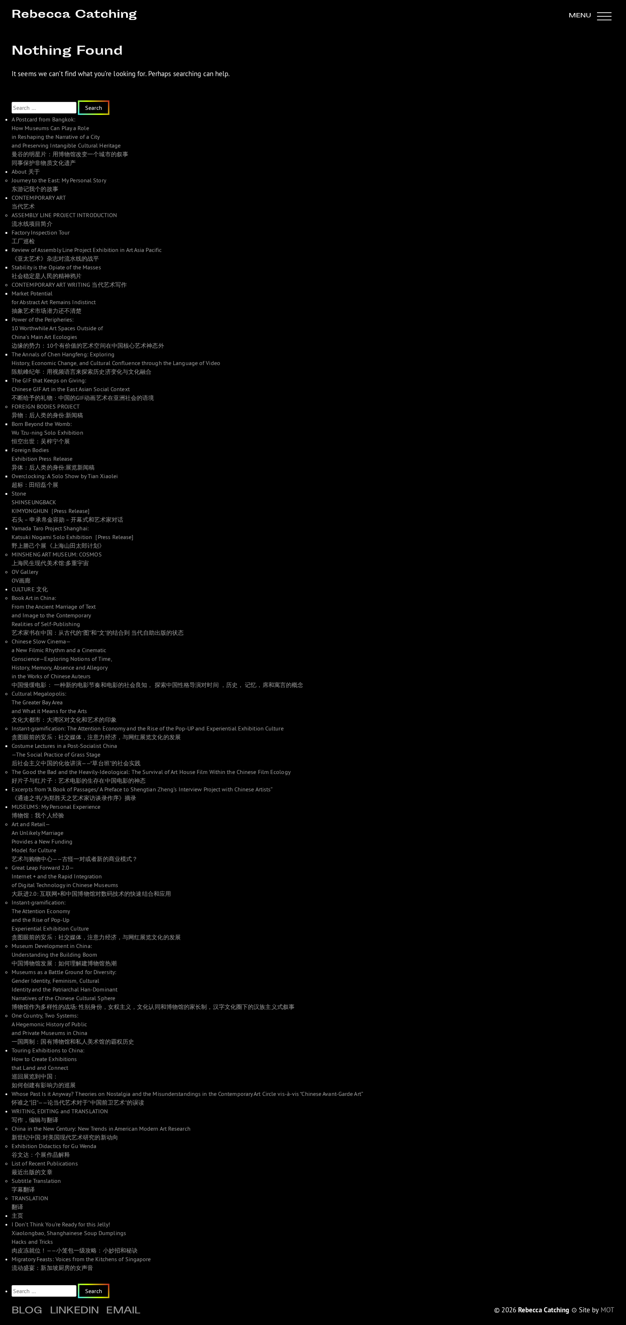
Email (123, 1311)
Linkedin (74, 1311)
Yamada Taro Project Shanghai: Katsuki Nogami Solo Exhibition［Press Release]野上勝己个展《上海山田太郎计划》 (73, 537)
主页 (17, 1215)
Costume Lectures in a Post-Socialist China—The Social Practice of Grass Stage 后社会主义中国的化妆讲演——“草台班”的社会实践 (76, 754)
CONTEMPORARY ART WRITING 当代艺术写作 (69, 284)
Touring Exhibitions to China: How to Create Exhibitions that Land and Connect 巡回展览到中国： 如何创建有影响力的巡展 (48, 1068)
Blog (27, 1311)
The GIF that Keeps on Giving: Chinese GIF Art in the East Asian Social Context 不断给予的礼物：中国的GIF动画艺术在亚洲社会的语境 (83, 389)
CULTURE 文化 (30, 589)
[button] (590, 16)
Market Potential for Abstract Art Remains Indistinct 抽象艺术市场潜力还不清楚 (54, 302)
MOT (607, 1309)
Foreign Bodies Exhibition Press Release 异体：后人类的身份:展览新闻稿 (53, 458)
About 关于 (26, 171)
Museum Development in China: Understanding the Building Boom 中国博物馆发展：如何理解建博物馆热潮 (64, 954)
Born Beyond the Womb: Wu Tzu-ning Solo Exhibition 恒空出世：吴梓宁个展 (47, 432)
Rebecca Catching (74, 15)
